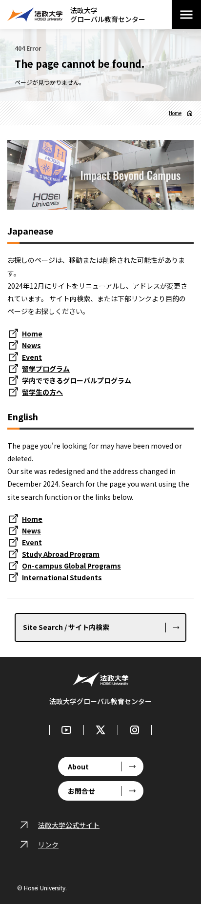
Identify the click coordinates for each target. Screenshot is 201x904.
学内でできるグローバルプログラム (76, 380)
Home (175, 113)
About (78, 766)
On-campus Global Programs (71, 565)
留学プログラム (46, 368)
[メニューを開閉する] (186, 14)
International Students (62, 577)
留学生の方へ (42, 392)
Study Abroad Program (61, 554)
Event (32, 357)
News (31, 345)
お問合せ (81, 791)
